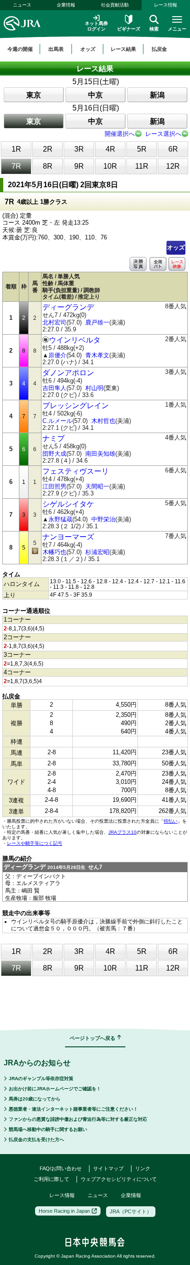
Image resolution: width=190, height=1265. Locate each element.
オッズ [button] (87, 49)
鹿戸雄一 (97, 322)
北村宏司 (54, 322)
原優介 (57, 355)
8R (48, 166)
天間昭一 (97, 486)
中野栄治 (103, 519)
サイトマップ (108, 1168)
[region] (95, 49)
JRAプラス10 (122, 832)
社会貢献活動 (115, 4)
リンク (142, 1168)
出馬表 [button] (56, 49)
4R (110, 149)
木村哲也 (103, 420)
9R (79, 166)
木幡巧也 (54, 552)
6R (173, 149)
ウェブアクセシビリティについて (119, 1179)
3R (79, 149)
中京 (95, 95)
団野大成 (54, 453)
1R (16, 149)
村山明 (94, 388)
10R (110, 166)
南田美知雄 (100, 453)
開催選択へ (120, 133)
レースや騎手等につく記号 (34, 843)
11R (141, 166)
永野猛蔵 (60, 519)
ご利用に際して (51, 1179)
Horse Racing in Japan (64, 1211)
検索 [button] (154, 28)
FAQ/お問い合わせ (61, 1168)
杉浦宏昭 (97, 552)
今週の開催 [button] (20, 49)
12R (173, 166)
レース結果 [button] (123, 49)
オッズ (176, 247)
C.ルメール (57, 420)
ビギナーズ (128, 28)
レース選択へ (163, 133)
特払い (171, 821)
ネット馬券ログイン (96, 26)
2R (48, 149)
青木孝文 (97, 355)
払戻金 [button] (159, 49)
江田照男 (54, 486)
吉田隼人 (54, 388)
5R (142, 149)
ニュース (22, 4)
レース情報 (62, 1195)
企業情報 (66, 4)
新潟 (157, 95)
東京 (33, 95)
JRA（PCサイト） (131, 1211)
